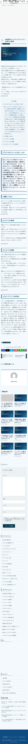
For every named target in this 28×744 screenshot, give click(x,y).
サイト (4, 512)
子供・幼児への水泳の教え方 (9, 693)
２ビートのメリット (7, 551)
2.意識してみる (9, 136)
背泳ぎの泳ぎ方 (6, 690)
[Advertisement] (14, 21)
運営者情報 (5, 737)
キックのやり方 (6, 545)
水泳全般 (5, 678)
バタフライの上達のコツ (8, 596)
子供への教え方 (6, 611)
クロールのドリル (7, 569)
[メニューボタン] (1, 1)
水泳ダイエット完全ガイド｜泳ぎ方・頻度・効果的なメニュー (14, 702)
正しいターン (6, 554)
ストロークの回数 (9, 141)
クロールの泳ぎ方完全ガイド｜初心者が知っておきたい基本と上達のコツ (14, 720)
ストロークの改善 (9, 138)
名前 (4, 499)
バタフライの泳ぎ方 (7, 687)
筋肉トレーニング (7, 572)
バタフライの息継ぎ (7, 605)
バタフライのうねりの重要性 (9, 635)
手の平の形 (5, 566)
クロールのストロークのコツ (9, 548)
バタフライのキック (7, 608)
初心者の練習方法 (7, 539)
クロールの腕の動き (7, 563)
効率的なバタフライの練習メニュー (11, 626)
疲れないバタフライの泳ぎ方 (9, 632)
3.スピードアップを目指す (12, 144)
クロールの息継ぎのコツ (8, 542)
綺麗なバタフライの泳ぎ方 (9, 629)
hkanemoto (14, 381)
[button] (3, 350)
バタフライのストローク (8, 620)
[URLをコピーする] (25, 350)
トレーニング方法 (7, 602)
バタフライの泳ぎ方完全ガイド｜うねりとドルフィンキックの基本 (14, 707)
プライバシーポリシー (13, 737)
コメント (5, 475)
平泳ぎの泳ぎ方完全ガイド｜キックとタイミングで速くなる (14, 711)
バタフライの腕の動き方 (8, 617)
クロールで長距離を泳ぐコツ (9, 584)
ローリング (5, 560)
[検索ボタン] (27, 1)
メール (5, 505)
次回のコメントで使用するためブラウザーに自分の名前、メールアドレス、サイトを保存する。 (14, 519)
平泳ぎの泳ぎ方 (6, 684)
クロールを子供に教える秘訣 (9, 575)
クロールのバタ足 (7, 557)
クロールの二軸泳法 (7, 581)
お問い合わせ (22, 737)
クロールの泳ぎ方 (6, 43)
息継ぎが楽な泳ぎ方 (7, 623)
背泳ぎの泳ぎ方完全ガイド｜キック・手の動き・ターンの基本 (14, 715)
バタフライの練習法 (7, 599)
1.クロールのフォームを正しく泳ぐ (14, 104)
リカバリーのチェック (8, 614)
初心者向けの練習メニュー (9, 593)
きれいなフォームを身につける (10, 578)
